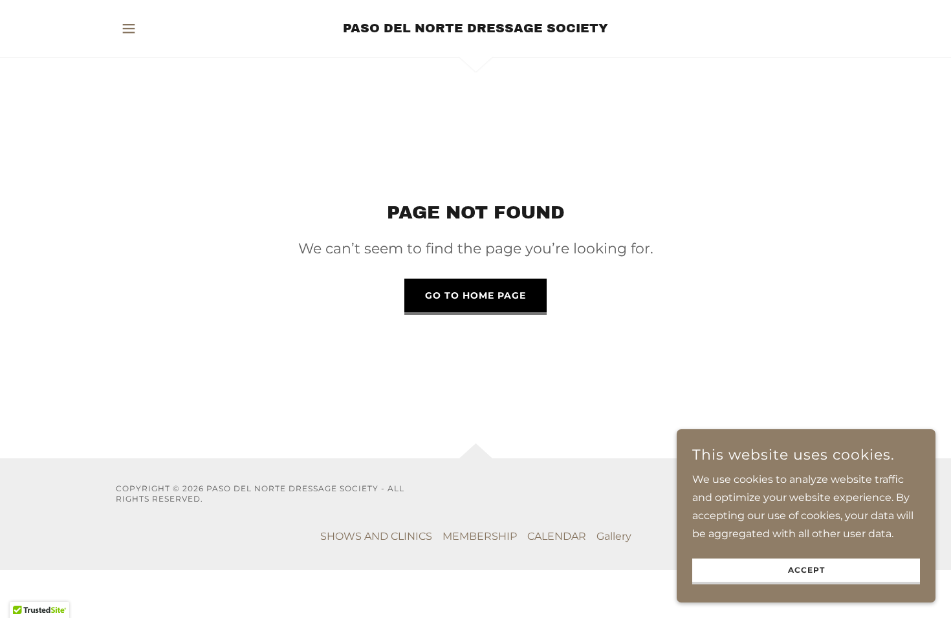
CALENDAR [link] (556, 536)
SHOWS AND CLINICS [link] (376, 536)
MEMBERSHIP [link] (480, 536)
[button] (129, 28)
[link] (475, 29)
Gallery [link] (613, 536)
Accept (806, 570)
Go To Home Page (475, 295)
